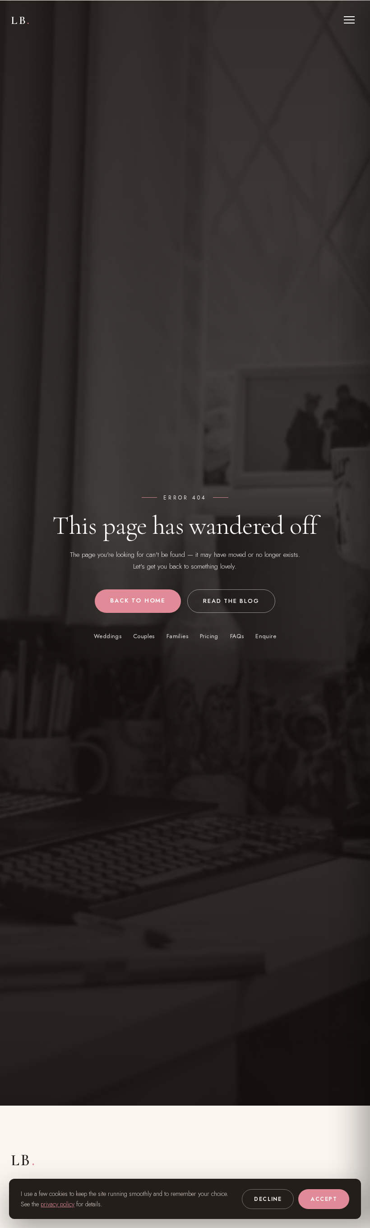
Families (177, 636)
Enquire (265, 636)
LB (21, 20)
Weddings (107, 636)
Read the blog (231, 601)
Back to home (138, 600)
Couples (144, 636)
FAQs (237, 636)
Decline (268, 1199)
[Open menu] (349, 20)
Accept (323, 1199)
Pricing (209, 636)
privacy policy (57, 1204)
